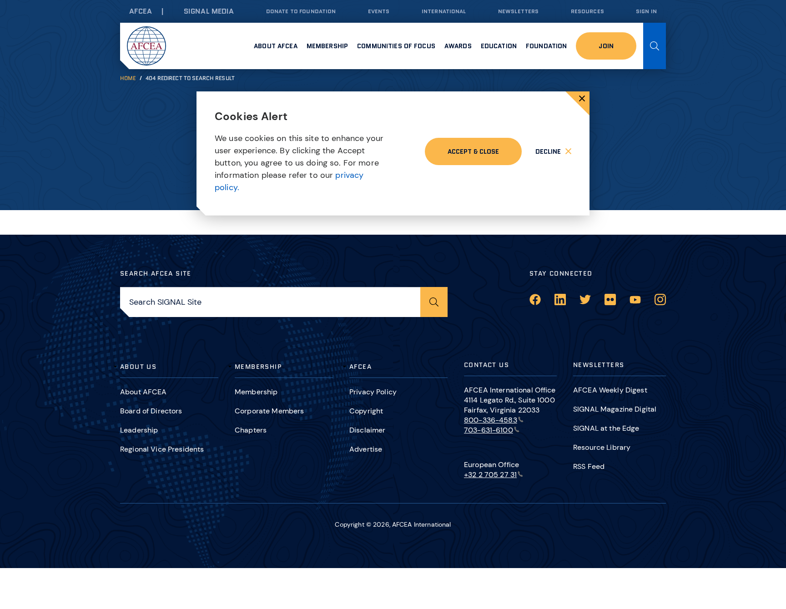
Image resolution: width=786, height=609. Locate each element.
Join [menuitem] (606, 45)
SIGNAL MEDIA (209, 11)
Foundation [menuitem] (546, 45)
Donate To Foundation (301, 11)
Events (379, 11)
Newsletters (518, 11)
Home (128, 78)
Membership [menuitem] (327, 45)
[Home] (146, 45)
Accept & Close (473, 151)
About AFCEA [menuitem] (275, 45)
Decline (548, 151)
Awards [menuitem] (458, 45)
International (444, 11)
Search (654, 46)
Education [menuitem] (499, 45)
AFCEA (140, 11)
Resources (587, 11)
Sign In (646, 11)
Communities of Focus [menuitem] (396, 45)
